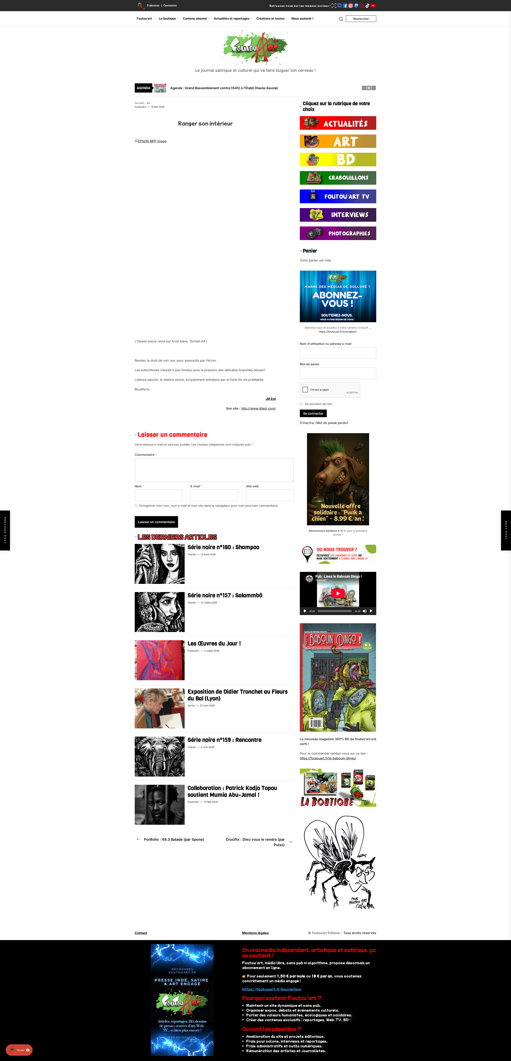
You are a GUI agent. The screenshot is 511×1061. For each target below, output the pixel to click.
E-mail (196, 486)
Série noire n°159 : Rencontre (224, 740)
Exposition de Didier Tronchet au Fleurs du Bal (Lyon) (238, 695)
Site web (252, 486)
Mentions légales (255, 933)
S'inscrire (307, 423)
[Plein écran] (371, 611)
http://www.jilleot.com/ (258, 408)
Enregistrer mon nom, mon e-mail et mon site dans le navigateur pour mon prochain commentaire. (208, 506)
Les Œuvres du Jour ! (214, 643)
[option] (258, 85)
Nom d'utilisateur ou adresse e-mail (326, 344)
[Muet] (365, 611)
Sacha (191, 705)
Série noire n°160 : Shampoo (223, 547)
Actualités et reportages (231, 18)
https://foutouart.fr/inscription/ (338, 331)
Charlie (192, 554)
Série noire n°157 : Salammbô (225, 595)
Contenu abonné (195, 18)
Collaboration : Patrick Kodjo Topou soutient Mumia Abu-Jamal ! (232, 791)
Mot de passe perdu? (332, 423)
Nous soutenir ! (302, 18)
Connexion (170, 5)
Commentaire (146, 455)
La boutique (167, 18)
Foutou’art (144, 18)
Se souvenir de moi (318, 404)
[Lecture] (305, 611)
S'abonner (153, 5)
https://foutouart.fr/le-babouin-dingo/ (328, 758)
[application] (338, 593)
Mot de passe (309, 364)
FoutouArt (140, 106)
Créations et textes (270, 18)
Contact (141, 933)
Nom (139, 486)
